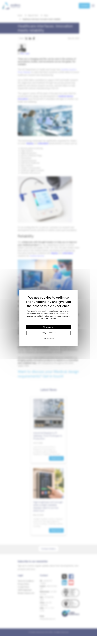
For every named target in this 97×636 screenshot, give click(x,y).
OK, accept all (48, 327)
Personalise (49, 338)
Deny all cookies (48, 333)
